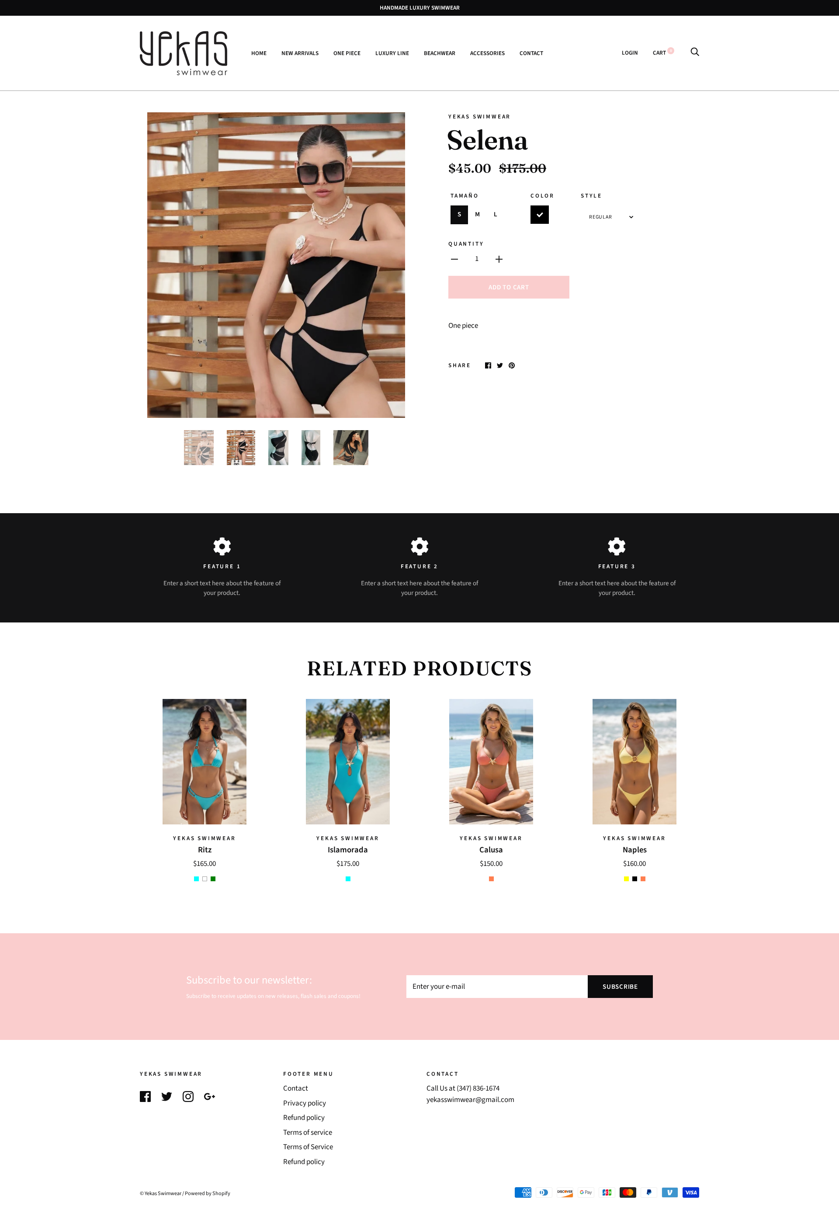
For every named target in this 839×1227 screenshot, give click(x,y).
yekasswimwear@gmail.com (470, 1100)
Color (542, 195)
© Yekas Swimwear (160, 1193)
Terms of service (307, 1132)
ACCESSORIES (487, 53)
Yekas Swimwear (479, 116)
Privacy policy (304, 1103)
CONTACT (531, 53)
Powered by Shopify (207, 1193)
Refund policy (304, 1117)
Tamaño (465, 195)
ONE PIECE (347, 53)
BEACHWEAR (439, 53)
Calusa (491, 849)
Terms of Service (308, 1147)
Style (591, 195)
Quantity (466, 244)
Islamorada (348, 849)
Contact (295, 1088)
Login (630, 53)
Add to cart (509, 287)
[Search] (694, 53)
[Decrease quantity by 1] (454, 259)
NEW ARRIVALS (300, 53)
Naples (635, 849)
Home (259, 53)
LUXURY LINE (392, 53)
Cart (662, 53)
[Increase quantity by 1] (499, 259)
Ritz (204, 849)
